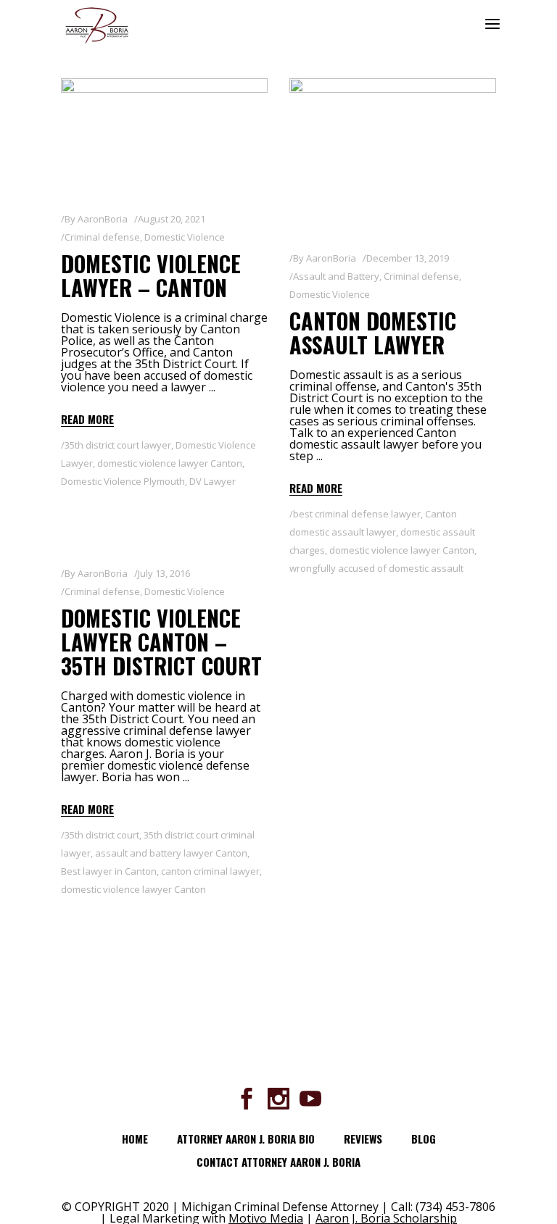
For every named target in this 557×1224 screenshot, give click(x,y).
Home (135, 1138)
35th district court (102, 834)
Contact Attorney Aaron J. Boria (278, 1162)
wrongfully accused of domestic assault (376, 568)
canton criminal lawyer (210, 871)
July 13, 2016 (164, 573)
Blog (423, 1138)
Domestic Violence (184, 236)
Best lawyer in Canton (109, 871)
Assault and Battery (336, 276)
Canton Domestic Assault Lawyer (372, 332)
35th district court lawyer (118, 444)
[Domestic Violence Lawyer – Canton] (164, 136)
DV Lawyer (212, 481)
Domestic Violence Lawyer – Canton (151, 275)
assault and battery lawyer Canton (171, 852)
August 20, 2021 (171, 218)
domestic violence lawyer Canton (169, 463)
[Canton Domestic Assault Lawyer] (392, 155)
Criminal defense (102, 236)
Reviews (363, 1138)
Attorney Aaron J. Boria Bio (246, 1138)
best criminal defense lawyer (357, 513)
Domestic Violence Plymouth (123, 481)
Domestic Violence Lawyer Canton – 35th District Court (161, 641)
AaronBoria (103, 218)
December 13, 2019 (407, 258)
